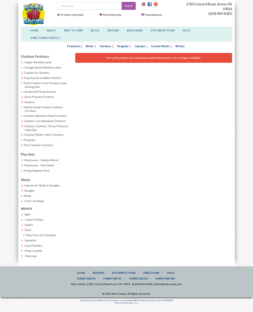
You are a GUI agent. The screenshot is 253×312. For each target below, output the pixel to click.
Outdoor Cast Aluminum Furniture (45, 121)
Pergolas (122, 46)
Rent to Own (73, 30)
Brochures (135, 30)
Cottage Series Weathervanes (42, 67)
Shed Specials (112, 14)
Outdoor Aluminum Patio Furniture (45, 115)
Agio (27, 214)
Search (128, 5)
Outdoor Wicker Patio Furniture (44, 134)
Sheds (89, 46)
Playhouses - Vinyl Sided (39, 165)
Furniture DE (138, 278)
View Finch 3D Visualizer (41, 235)
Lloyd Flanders (33, 245)
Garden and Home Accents (40, 91)
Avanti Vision (135, 303)
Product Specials (72, 14)
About (51, 30)
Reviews (113, 30)
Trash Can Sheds (34, 201)
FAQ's (186, 30)
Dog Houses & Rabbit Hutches (42, 77)
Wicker (180, 46)
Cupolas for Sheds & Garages (42, 185)
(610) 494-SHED (220, 14)
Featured (73, 46)
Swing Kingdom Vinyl (37, 170)
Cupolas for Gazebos (37, 72)
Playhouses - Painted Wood (41, 160)
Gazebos (105, 46)
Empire (28, 224)
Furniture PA (86, 278)
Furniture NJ (112, 278)
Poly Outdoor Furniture (38, 145)
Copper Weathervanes (38, 62)
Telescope (30, 256)
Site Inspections (163, 30)
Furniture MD (165, 278)
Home (34, 30)
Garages (29, 190)
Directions (151, 272)
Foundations (153, 14)
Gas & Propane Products (39, 96)
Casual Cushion (33, 219)
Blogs (95, 30)
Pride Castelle (33, 250)
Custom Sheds (160, 46)
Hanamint (30, 240)
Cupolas (139, 46)
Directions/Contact (46, 37)
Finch (27, 230)
